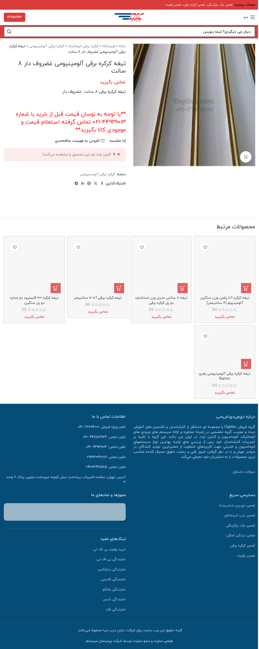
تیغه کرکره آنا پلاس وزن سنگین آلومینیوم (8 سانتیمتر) (224, 300)
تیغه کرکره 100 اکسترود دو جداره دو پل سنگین (34, 300)
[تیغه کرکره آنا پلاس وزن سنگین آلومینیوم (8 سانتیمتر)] (224, 266)
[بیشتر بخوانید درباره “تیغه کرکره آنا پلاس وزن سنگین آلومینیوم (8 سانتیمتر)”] (246, 288)
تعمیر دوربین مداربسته (237, 505)
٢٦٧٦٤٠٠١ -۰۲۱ (88, 427)
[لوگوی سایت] (129, 16)
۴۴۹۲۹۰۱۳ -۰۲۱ (96, 447)
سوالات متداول (243, 471)
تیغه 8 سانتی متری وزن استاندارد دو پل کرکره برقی (161, 300)
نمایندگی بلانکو (114, 589)
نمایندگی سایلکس (112, 569)
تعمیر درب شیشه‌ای (239, 515)
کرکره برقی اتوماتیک (83, 46)
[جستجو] (9, 31)
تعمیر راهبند (173, 5)
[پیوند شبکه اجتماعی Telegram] (76, 183)
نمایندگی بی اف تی (111, 559)
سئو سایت (141, 641)
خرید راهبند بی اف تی (109, 549)
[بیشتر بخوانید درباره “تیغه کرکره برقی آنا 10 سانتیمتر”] (119, 288)
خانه (122, 46)
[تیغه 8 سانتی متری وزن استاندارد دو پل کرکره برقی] (161, 266)
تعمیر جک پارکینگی (220, 5)
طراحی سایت (163, 641)
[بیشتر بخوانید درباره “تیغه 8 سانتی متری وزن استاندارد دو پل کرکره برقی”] (183, 288)
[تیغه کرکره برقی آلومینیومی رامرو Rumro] (224, 349)
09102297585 (96, 467)
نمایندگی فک (116, 609)
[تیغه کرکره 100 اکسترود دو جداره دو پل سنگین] (34, 266)
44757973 (14, 17)
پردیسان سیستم (99, 641)
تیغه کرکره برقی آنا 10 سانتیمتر (98, 297)
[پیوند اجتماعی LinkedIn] (83, 183)
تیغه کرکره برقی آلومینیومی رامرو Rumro (224, 376)
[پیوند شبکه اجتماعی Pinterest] (89, 183)
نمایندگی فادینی (113, 579)
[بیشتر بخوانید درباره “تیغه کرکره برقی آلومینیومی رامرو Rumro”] (246, 364)
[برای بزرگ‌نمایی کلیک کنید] (245, 157)
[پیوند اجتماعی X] (95, 183)
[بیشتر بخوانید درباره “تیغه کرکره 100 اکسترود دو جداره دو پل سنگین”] (56, 288)
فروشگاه (108, 46)
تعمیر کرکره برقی (194, 5)
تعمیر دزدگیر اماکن (240, 535)
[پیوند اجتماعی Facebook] (102, 183)
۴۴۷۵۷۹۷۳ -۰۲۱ (95, 437)
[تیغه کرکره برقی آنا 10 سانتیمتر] (97, 266)
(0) (214, 309)
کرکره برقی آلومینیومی (46, 46)
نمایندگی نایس (114, 599)
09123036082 (97, 457)
